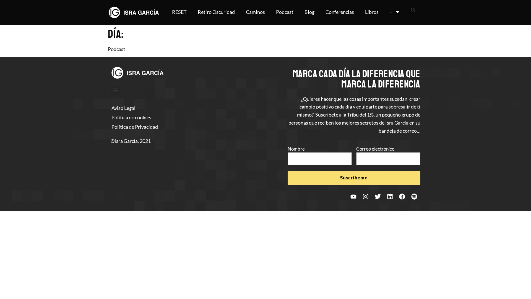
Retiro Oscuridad (216, 12)
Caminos (255, 12)
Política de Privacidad (134, 127)
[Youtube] (353, 196)
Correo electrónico (375, 148)
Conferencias (340, 12)
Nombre (296, 148)
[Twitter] (378, 196)
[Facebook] (402, 196)
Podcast (284, 12)
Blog (309, 12)
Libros (372, 12)
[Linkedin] (390, 196)
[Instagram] (366, 196)
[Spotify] (414, 196)
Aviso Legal (123, 108)
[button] (413, 10)
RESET (179, 12)
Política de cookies (131, 117)
